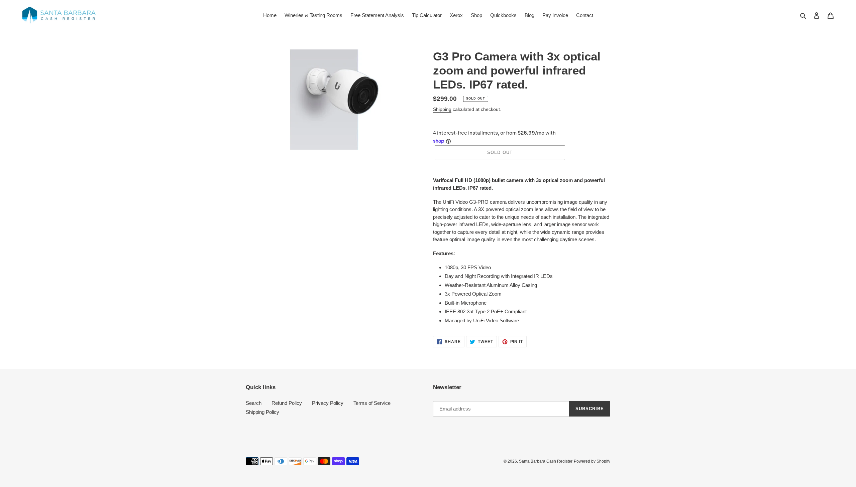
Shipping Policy (262, 412)
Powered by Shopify (592, 461)
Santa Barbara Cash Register (545, 461)
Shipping (442, 109)
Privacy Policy (327, 403)
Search (253, 403)
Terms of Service (372, 403)
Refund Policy (287, 403)
